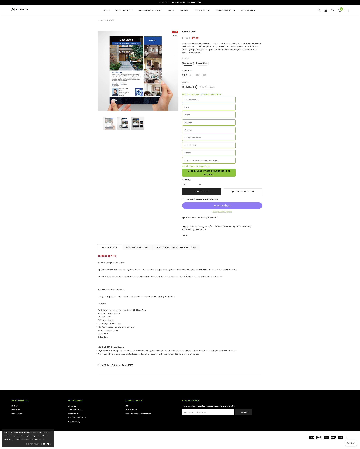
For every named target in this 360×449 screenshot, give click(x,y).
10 (187, 217)
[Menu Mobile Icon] (347, 10)
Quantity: (186, 179)
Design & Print (202, 63)
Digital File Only (190, 87)
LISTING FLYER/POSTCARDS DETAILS (201, 94)
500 (204, 75)
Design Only (188, 63)
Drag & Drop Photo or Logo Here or (209, 172)
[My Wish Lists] (332, 10)
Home (100, 20)
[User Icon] (326, 10)
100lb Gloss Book (207, 87)
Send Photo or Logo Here (196, 166)
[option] (138, 71)
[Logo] (27, 9)
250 (197, 75)
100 (191, 75)
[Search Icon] (319, 10)
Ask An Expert (126, 365)
